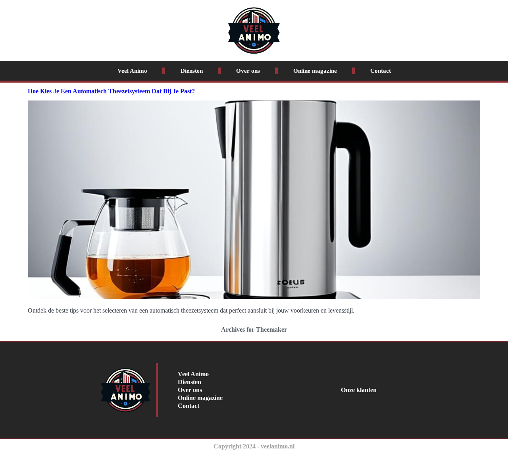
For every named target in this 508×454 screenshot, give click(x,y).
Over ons (248, 71)
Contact (380, 71)
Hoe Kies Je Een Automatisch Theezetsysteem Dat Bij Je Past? (111, 91)
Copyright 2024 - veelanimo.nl (254, 446)
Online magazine (315, 71)
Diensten (192, 71)
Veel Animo (132, 71)
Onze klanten (359, 389)
